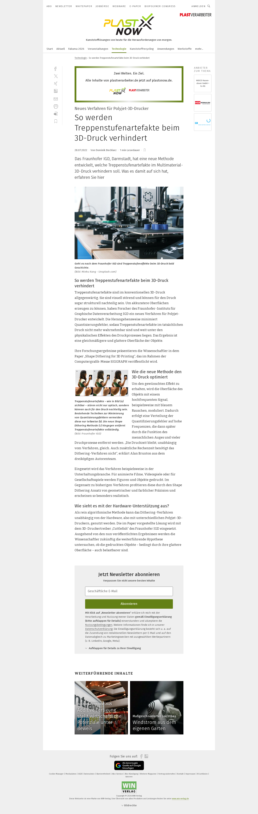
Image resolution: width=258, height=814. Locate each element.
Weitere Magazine (148, 774)
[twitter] (56, 76)
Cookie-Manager (56, 774)
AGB (80, 774)
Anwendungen (165, 48)
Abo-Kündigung (132, 774)
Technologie (119, 48)
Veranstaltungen (98, 48)
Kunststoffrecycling (142, 48)
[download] (56, 114)
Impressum (191, 774)
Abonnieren (129, 604)
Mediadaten (71, 774)
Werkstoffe (185, 48)
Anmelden (198, 6)
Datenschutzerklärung (99, 628)
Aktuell (60, 48)
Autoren (129, 777)
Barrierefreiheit (104, 774)
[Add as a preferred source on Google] (129, 765)
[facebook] (56, 68)
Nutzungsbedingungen (98, 624)
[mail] (56, 98)
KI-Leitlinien (202, 774)
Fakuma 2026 (76, 48)
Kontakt (180, 774)
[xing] (56, 83)
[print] (56, 106)
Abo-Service (117, 774)
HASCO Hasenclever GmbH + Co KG (202, 83)
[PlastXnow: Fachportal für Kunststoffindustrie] (50, 48)
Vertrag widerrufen (167, 774)
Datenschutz (89, 774)
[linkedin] (56, 91)
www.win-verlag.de (180, 798)
